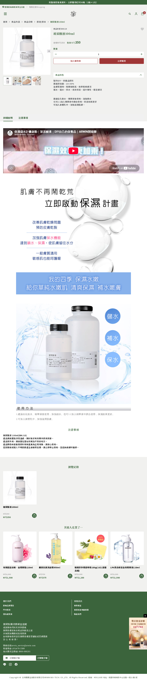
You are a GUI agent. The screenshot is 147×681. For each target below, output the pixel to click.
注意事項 (23, 117)
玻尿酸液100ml (10, 507)
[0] (142, 13)
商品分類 (28, 21)
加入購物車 (75, 60)
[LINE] (4, 664)
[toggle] (145, 616)
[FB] (16, 664)
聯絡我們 (77, 614)
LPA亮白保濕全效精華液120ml (125, 567)
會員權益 (77, 605)
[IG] (10, 664)
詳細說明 (8, 117)
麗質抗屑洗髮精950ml (49, 567)
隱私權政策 (7, 614)
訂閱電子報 (42, 658)
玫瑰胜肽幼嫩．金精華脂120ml (18, 567)
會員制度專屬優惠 (81, 610)
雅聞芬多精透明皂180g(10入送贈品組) (91, 569)
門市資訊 (6, 610)
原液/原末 (41, 21)
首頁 (5, 21)
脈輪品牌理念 (8, 605)
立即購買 (121, 60)
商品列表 (15, 21)
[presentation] (49, 51)
